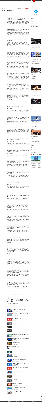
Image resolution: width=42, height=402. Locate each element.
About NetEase (12, 401)
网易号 (4, 8)
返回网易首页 (9, 303)
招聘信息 (18, 401)
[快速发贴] (4, 16)
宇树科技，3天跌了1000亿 (34, 126)
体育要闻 (32, 67)
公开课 (40, 154)
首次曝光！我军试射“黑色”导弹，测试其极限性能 (21, 313)
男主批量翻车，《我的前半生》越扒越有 (36, 47)
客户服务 (20, 401)
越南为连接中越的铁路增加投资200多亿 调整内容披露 (20, 334)
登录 (33, 0)
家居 (35, 154)
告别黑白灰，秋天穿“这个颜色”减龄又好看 (36, 46)
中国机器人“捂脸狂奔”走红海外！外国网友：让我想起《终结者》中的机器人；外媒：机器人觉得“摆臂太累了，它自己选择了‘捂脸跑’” (20, 356)
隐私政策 (22, 401)
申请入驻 (28, 8)
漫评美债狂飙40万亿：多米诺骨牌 (17, 391)
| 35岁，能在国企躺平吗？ (34, 152)
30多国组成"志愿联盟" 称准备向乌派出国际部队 (19, 309)
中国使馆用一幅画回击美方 (16, 342)
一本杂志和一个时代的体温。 (36, 14)
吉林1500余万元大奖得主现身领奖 (17, 383)
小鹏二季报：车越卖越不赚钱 (16, 379)
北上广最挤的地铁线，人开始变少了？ (35, 26)
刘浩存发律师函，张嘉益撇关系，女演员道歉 (36, 90)
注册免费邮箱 (36, 0)
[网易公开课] (26, 0)
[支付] (30, 0)
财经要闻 (32, 98)
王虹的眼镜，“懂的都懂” (15, 346)
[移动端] (24, 0)
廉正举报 (30, 401)
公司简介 (15, 401)
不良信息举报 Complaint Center (26, 401)
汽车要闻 (32, 129)
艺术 (31, 154)
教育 (33, 154)
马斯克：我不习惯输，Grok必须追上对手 (36, 121)
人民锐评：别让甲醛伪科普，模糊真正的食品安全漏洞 (20, 367)
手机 (37, 154)
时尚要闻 (32, 38)
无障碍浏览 (6, 0)
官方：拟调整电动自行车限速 (16, 318)
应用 (3, 0)
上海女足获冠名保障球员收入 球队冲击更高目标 (19, 359)
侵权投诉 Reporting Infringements (35, 401)
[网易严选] (28, 0)
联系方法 (16, 401)
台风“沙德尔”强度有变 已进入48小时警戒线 (18, 387)
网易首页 (2, 0)
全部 (40, 18)
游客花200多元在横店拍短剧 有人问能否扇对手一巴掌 (20, 329)
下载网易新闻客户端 (15, 303)
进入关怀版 (9, 0)
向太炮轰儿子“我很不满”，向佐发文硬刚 (36, 95)
